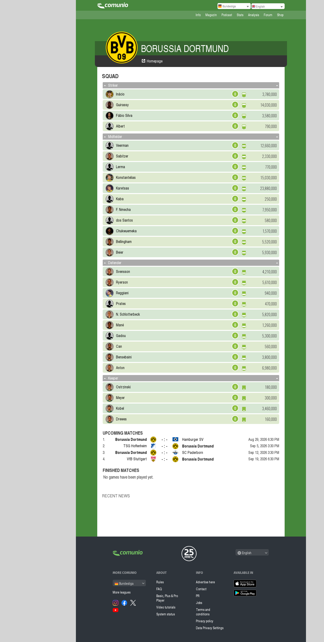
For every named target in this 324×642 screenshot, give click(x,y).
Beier (119, 252)
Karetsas (122, 188)
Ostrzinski (123, 387)
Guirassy (122, 104)
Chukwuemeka (126, 230)
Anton (120, 367)
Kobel (120, 408)
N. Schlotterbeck (128, 314)
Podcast (227, 15)
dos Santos (124, 220)
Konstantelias (126, 177)
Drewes (121, 419)
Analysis (253, 15)
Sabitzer (122, 156)
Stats (240, 15)
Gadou (121, 335)
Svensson (123, 271)
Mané (120, 325)
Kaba (120, 198)
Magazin (211, 15)
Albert (120, 126)
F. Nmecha (123, 209)
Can (119, 346)
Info (198, 15)
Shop (280, 15)
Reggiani (122, 292)
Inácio (120, 94)
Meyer (120, 397)
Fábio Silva (124, 115)
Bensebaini (124, 357)
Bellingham (124, 241)
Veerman (122, 145)
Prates (121, 303)
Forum (268, 15)
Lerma (120, 166)
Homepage (154, 61)
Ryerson (122, 282)
